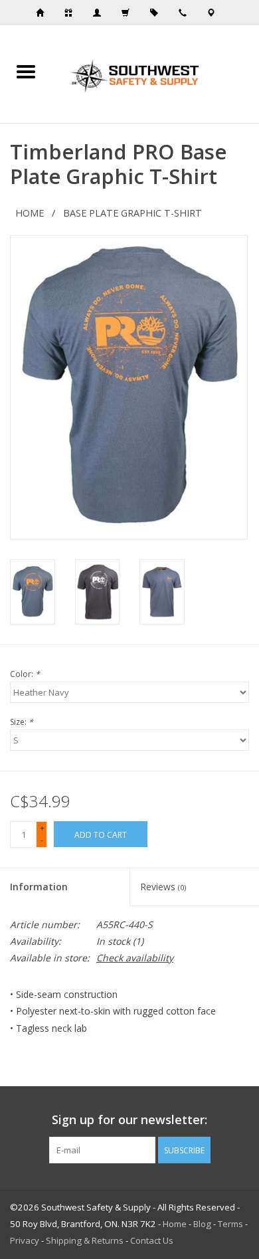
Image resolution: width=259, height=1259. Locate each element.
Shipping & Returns (85, 1240)
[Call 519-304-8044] (187, 12)
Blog (202, 1224)
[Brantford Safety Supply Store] (155, 72)
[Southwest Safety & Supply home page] (44, 12)
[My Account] (101, 12)
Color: (25, 674)
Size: (21, 721)
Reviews (163, 886)
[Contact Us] (215, 12)
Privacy (24, 1240)
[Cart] (129, 12)
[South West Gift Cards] (72, 12)
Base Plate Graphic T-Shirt (132, 213)
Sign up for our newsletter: (129, 1120)
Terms (230, 1224)
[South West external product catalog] (158, 12)
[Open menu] (26, 71)
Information (39, 886)
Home (29, 213)
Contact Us (151, 1240)
